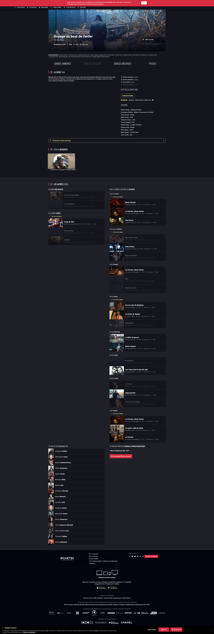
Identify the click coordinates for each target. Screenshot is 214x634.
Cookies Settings (152, 629)
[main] (107, 629)
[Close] (211, 629)
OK (145, 3)
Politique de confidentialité (29, 632)
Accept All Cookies (176, 629)
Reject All (163, 629)
